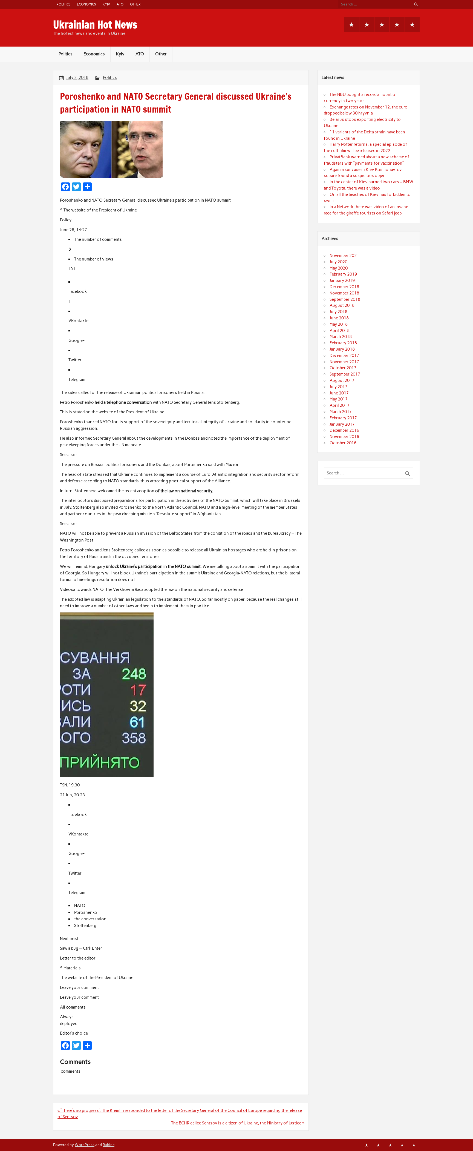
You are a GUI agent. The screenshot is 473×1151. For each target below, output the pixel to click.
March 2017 (341, 411)
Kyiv (106, 4)
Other (135, 4)
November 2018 (344, 293)
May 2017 (339, 399)
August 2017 (342, 380)
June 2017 (339, 393)
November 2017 (344, 361)
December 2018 (344, 286)
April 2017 (340, 405)
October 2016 (343, 442)
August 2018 (342, 305)
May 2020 (339, 268)
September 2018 (345, 299)
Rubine (108, 1145)
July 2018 (338, 311)
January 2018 (342, 349)
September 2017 (345, 374)
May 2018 (339, 324)
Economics (86, 4)
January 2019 (342, 280)
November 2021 (344, 255)
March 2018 (341, 336)
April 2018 (340, 330)
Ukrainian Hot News (95, 24)
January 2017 (342, 424)
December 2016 (344, 430)
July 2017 (338, 386)
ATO (120, 4)
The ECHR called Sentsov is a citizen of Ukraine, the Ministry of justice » (237, 1123)
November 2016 (344, 436)
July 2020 (338, 261)
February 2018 (343, 342)
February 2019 (343, 274)
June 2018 (339, 318)
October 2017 (343, 367)
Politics (63, 4)
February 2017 (343, 418)
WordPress (84, 1145)
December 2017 (344, 355)
